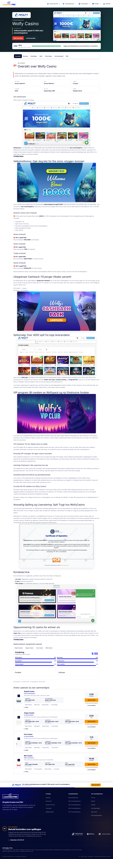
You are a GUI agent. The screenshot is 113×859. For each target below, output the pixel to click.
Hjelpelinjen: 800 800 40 (17, 840)
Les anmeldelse (91, 705)
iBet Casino (49, 648)
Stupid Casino (19, 648)
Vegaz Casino (29, 648)
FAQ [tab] (67, 56)
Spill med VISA (18, 38)
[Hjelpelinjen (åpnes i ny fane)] (77, 834)
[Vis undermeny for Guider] (100, 4)
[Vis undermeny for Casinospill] (89, 4)
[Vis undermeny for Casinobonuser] (76, 4)
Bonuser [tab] (25, 56)
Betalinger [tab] (34, 56)
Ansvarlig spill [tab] (59, 56)
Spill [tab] (41, 56)
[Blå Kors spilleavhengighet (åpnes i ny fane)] (90, 834)
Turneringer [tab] (48, 56)
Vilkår (26, 707)
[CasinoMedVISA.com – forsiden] (10, 796)
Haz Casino (39, 648)
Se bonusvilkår (30, 38)
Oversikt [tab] (18, 56)
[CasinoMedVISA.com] (9, 3)
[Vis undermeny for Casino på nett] (59, 4)
